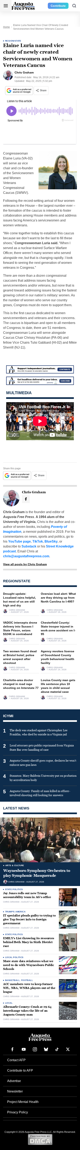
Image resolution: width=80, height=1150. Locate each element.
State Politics (14, 889)
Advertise (14, 1081)
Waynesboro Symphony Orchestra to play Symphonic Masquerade (36, 873)
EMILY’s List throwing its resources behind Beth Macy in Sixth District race (28, 942)
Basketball (12, 980)
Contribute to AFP (20, 1070)
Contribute (58, 5)
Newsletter (15, 1091)
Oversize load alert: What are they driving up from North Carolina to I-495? (58, 597)
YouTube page (19, 541)
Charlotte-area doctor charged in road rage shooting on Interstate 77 (21, 684)
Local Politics (14, 957)
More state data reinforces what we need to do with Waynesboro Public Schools (28, 965)
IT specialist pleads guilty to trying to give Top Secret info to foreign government (29, 919)
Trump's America (15, 912)
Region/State (13, 41)
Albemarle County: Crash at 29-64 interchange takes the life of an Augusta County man (27, 1011)
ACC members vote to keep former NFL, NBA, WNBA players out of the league (29, 988)
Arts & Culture (14, 865)
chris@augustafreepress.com (26, 556)
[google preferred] (19, 90)
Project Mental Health (23, 1102)
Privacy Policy (17, 1112)
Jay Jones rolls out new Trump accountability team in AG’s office (27, 895)
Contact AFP (16, 1060)
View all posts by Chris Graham (25, 564)
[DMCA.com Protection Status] (40, 1139)
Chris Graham (17, 610)
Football (27, 980)
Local (9, 1003)
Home (6, 27)
